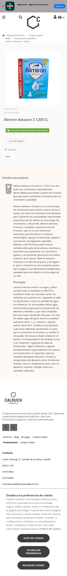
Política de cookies (50, 528)
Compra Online (35, 35)
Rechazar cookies (33, 565)
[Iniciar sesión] (55, 17)
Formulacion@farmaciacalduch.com (20, 484)
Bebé (8, 38)
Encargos (25, 437)
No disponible (16, 141)
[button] (3, 17)
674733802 (8, 471)
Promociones (10, 442)
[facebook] (5, 427)
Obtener (59, 6)
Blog (16, 437)
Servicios (7, 437)
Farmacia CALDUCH (16, 35)
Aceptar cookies (34, 538)
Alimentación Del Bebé (25, 38)
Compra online (40, 437)
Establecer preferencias (33, 552)
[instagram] (13, 427)
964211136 (8, 465)
